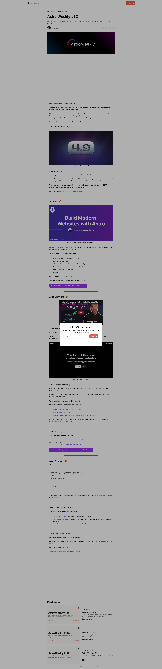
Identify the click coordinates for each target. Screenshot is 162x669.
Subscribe (94, 336)
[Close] (99, 326)
